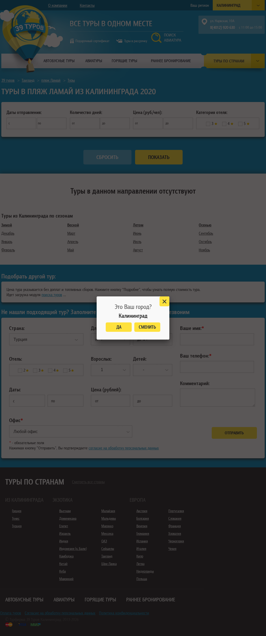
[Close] (164, 301)
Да (118, 327)
